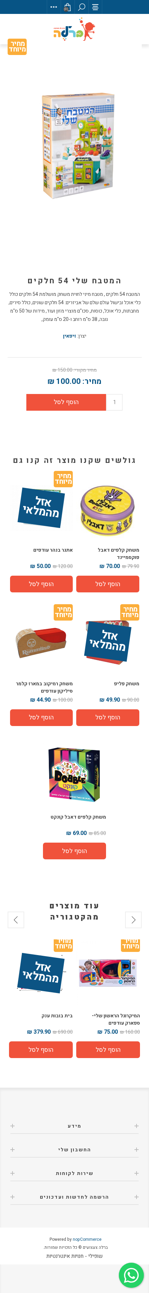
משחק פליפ (126, 683)
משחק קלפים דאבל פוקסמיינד (118, 553)
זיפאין (69, 336)
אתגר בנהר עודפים (53, 550)
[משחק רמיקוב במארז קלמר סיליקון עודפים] (41, 641)
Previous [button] (133, 920)
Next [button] (16, 920)
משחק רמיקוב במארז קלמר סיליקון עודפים (44, 687)
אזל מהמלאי (40, 508)
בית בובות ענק (57, 1015)
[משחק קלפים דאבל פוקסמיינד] (107, 508)
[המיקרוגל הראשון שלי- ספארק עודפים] (108, 973)
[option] (108, 999)
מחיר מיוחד (17, 48)
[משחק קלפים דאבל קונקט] (74, 775)
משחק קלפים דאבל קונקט (78, 817)
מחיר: (92, 381)
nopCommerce (87, 1239)
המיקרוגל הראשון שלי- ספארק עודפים (116, 1019)
